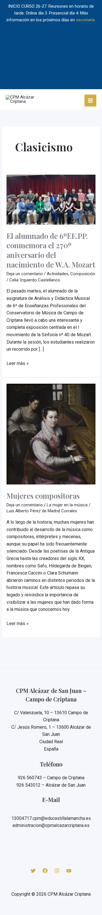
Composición (82, 273)
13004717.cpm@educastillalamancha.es (51, 818)
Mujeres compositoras (43, 496)
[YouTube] (68, 870)
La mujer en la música (67, 504)
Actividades (57, 273)
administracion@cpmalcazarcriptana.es (51, 825)
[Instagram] (57, 870)
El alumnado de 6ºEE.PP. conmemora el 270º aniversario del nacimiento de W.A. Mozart (51, 250)
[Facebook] (45, 870)
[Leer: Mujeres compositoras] (51, 433)
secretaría (85, 19)
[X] (33, 870)
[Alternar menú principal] (90, 101)
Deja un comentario (25, 273)
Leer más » (18, 363)
